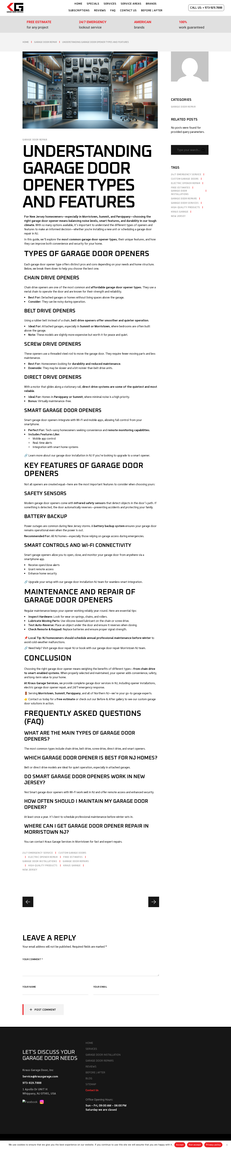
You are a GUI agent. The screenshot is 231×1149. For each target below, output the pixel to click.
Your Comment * (32, 959)
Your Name (29, 987)
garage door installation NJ (80, 582)
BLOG (89, 1078)
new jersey (29, 870)
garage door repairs (76, 861)
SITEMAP (91, 1084)
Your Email (100, 987)
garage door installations (39, 861)
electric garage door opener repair (45, 687)
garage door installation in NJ (74, 455)
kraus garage (72, 866)
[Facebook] (30, 1101)
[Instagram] (42, 1101)
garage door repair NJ (62, 648)
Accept (180, 1144)
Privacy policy (213, 1144)
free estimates (73, 857)
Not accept (195, 1144)
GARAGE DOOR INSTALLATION (103, 1055)
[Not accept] (226, 1144)
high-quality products (42, 866)
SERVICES (91, 1049)
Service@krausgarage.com (40, 1076)
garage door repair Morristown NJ (117, 648)
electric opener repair (42, 857)
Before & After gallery (110, 699)
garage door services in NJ (102, 683)
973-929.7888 (31, 1083)
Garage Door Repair (45, 42)
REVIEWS (91, 1066)
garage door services (185, 203)
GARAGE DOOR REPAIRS (100, 1061)
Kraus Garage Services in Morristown (67, 841)
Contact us (35, 699)
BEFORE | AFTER (95, 1072)
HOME (89, 1043)
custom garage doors (72, 853)
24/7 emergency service (37, 853)
